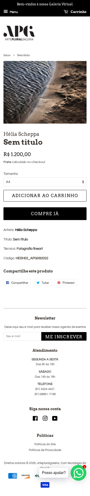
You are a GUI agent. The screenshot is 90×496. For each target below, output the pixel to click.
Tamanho (10, 174)
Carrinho (78, 12)
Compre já (45, 213)
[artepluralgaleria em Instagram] (45, 419)
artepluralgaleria (48, 463)
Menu (13, 12)
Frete (7, 162)
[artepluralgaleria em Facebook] (35, 419)
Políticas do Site (45, 444)
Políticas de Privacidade (45, 450)
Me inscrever (64, 336)
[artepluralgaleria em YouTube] (54, 419)
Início (7, 55)
